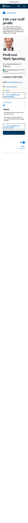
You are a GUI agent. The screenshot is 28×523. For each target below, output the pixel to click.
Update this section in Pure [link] (13, 133)
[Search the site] (19, 6)
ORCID (7, 90)
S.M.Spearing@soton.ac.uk (15, 82)
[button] (14, 103)
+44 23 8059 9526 (11, 86)
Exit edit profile (11, 13)
